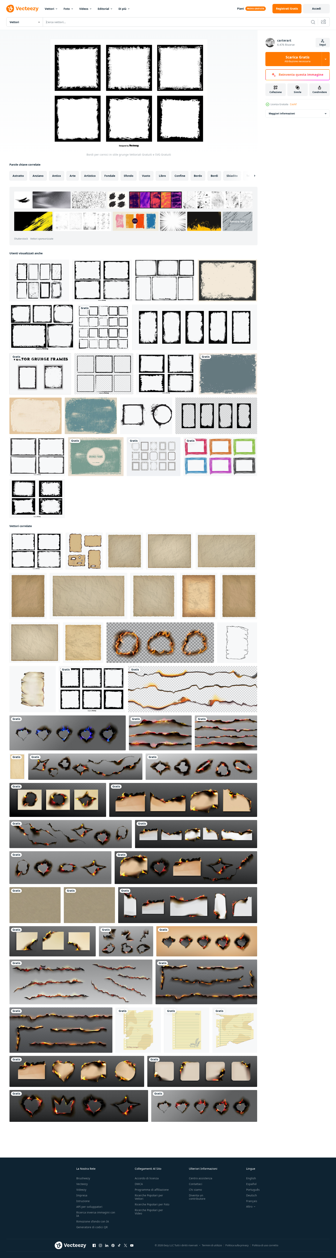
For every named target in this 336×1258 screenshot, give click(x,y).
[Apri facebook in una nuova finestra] (94, 1245)
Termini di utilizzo (212, 1245)
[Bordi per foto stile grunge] (37, 456)
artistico (90, 176)
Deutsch (251, 1195)
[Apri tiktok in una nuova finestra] (119, 1245)
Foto (67, 9)
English (251, 1178)
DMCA (139, 1184)
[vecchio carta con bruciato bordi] (17, 767)
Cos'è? (293, 104)
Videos (83, 9)
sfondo (128, 176)
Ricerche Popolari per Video (149, 1211)
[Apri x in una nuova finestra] (125, 1245)
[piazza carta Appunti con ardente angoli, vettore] (52, 941)
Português (253, 1189)
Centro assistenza (200, 1178)
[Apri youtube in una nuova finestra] (131, 1245)
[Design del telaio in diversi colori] (220, 456)
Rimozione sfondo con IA (92, 1221)
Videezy (81, 1189)
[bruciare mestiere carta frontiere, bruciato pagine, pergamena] (183, 800)
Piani (240, 8)
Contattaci (195, 1184)
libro (162, 176)
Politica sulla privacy (237, 1245)
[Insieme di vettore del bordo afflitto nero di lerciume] (103, 373)
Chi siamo (195, 1189)
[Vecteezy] (22, 9)
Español (251, 1184)
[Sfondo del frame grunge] (91, 416)
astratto (18, 176)
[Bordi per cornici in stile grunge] (92, 689)
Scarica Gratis (298, 59)
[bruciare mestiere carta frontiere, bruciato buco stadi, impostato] (206, 941)
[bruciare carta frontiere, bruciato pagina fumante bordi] (192, 689)
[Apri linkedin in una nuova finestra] (106, 1245)
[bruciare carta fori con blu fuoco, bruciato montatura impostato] (67, 732)
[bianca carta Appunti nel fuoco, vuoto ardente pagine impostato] (187, 905)
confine (180, 176)
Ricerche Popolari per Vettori (149, 1197)
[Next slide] (251, 176)
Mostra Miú (237, 221)
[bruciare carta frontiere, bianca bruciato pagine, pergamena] (196, 834)
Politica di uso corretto (265, 1245)
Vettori (49, 9)
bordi (214, 176)
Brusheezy (83, 1178)
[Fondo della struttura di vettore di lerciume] (227, 280)
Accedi (316, 8)
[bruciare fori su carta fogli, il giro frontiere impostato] (57, 800)
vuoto (146, 176)
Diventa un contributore (197, 1197)
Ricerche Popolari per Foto (152, 1204)
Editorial (103, 9)
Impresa (81, 1195)
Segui (322, 44)
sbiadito (232, 176)
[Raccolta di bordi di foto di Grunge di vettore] (165, 280)
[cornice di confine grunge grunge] (40, 373)
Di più (122, 9)
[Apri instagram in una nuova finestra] (100, 1245)
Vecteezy (82, 1184)
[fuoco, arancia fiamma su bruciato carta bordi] (80, 982)
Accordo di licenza (147, 1178)
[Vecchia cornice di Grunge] (96, 456)
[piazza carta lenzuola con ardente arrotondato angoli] (202, 1071)
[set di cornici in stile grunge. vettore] (103, 327)
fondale (109, 176)
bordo (198, 176)
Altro (249, 1206)
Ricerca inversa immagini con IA (95, 1214)
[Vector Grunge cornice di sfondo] (35, 416)
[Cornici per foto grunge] (39, 280)
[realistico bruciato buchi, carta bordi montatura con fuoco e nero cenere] (160, 642)
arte (73, 176)
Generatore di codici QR (92, 1227)
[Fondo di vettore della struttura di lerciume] (228, 373)
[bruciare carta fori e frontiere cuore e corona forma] (78, 1106)
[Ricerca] (313, 22)
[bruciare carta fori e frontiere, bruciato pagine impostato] (85, 767)
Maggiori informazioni (282, 113)
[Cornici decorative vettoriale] (153, 456)
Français (251, 1201)
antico (56, 176)
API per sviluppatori (89, 1207)
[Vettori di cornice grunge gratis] (146, 416)
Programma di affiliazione (152, 1189)
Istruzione (83, 1201)
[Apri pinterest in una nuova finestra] (113, 1245)
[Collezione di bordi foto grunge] (102, 280)
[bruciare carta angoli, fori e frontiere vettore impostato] (126, 941)
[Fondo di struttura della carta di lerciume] (35, 905)
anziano (38, 176)
